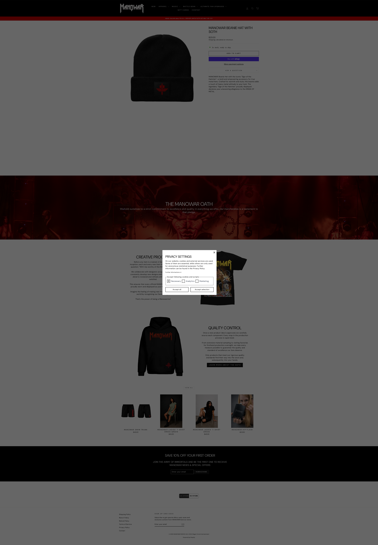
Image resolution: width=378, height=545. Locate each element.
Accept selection (202, 289)
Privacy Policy (199, 268)
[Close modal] (214, 252)
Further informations (172, 272)
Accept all (177, 289)
